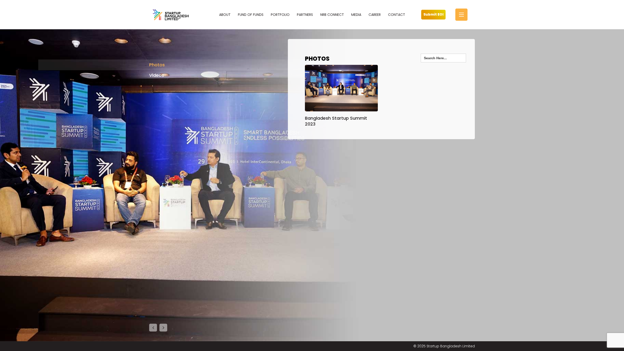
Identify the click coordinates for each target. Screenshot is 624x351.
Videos (156, 75)
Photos (157, 65)
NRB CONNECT (332, 14)
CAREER (375, 14)
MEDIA (356, 14)
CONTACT (396, 14)
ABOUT (225, 14)
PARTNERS (305, 14)
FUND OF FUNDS (250, 14)
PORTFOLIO (280, 14)
